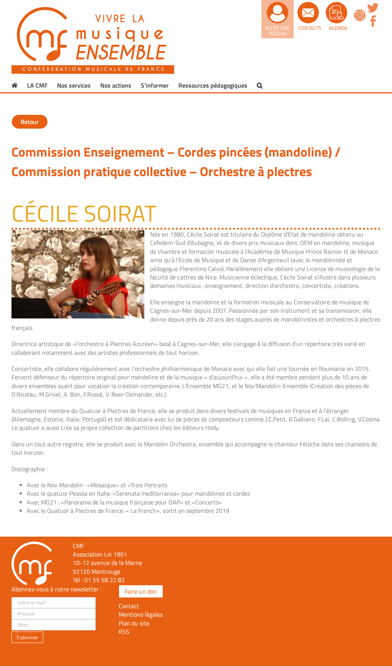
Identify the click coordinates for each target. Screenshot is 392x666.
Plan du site (134, 623)
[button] (260, 85)
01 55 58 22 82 (104, 579)
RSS (124, 631)
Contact (129, 606)
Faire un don (141, 591)
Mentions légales (141, 614)
